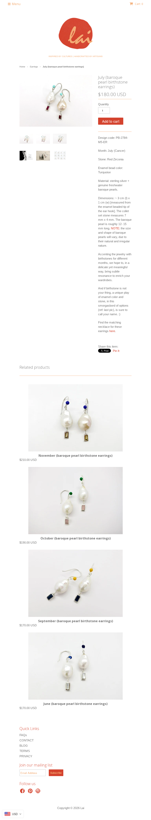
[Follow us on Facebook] (23, 792)
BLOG (23, 745)
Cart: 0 (138, 4)
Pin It (116, 350)
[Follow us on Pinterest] (31, 792)
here (112, 331)
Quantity (103, 104)
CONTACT (26, 740)
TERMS (24, 751)
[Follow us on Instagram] (38, 792)
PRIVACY (25, 756)
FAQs (23, 735)
